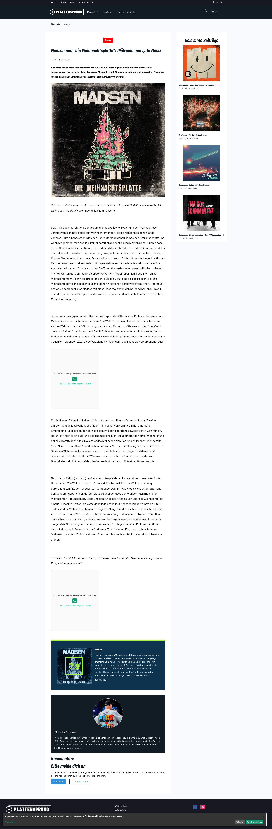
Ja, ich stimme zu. (255, 822)
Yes (74, 379)
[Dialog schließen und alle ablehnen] (264, 815)
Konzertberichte (126, 12)
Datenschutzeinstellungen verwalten (75, 383)
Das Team (54, 2)
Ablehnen (240, 822)
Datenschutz (120, 810)
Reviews (107, 12)
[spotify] (221, 2)
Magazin (91, 12)
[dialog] (134, 819)
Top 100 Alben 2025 (85, 2)
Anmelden (58, 781)
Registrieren (81, 781)
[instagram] (217, 2)
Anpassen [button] (9, 822)
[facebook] (213, 2)
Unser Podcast (67, 2)
